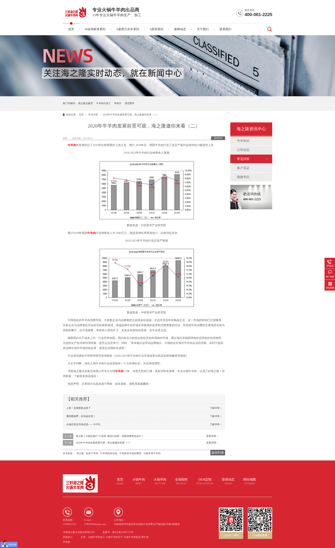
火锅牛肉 (138, 481)
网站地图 (249, 481)
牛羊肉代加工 (103, 103)
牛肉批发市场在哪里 (130, 453)
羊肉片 (117, 103)
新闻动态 (180, 29)
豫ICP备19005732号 (122, 532)
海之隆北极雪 (85, 103)
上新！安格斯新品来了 (78, 408)
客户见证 (243, 168)
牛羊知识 (243, 140)
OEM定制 (204, 481)
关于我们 (203, 29)
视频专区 (243, 177)
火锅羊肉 (160, 481)
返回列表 (218, 138)
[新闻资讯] (167, 95)
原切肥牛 (130, 103)
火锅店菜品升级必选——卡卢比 (83, 424)
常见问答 (93, 114)
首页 (71, 29)
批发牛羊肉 (92, 453)
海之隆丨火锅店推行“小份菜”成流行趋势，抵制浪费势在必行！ (110, 436)
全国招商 (181, 481)
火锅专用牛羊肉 (152, 453)
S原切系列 (156, 29)
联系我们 (225, 29)
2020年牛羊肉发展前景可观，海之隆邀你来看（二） (131, 114)
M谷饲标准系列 (95, 29)
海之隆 (80, 453)
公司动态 (243, 150)
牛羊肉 (91, 232)
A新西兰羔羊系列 (127, 29)
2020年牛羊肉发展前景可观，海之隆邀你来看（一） (104, 442)
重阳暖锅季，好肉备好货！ (81, 416)
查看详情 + (212, 436)
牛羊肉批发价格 (108, 453)
